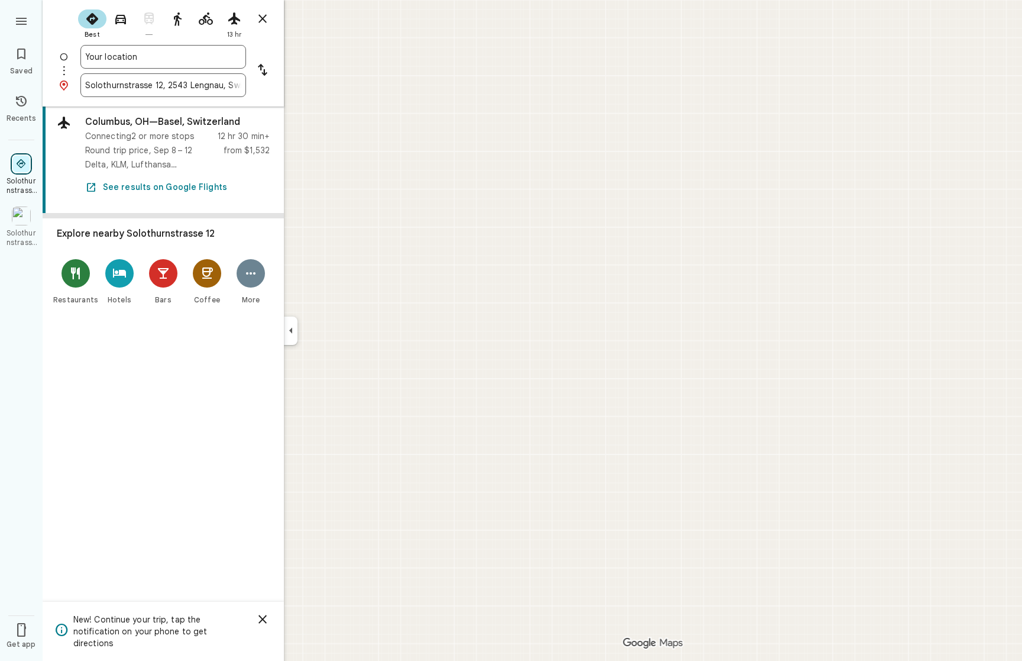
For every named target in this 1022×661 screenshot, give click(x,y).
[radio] (92, 22)
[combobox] (163, 57)
